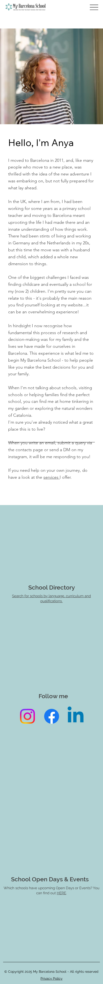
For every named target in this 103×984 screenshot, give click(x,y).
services (51, 477)
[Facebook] (52, 716)
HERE (61, 893)
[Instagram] (27, 716)
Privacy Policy (51, 978)
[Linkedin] (76, 716)
